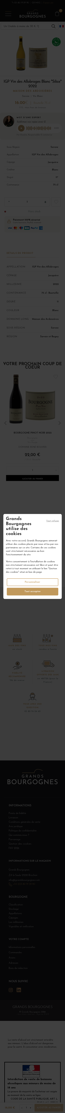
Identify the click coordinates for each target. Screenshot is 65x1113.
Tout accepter (32, 591)
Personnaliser (32, 582)
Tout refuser (52, 521)
